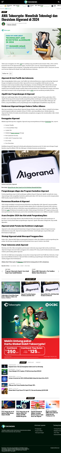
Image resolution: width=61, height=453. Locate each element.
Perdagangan (38, 428)
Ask (21, 63)
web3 (31, 90)
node (8, 210)
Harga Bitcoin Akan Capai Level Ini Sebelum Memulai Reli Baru (24, 187)
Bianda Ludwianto (12, 24)
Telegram (20, 262)
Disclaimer (59, 8)
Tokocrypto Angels (39, 432)
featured (27, 265)
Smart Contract (15, 133)
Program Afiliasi (39, 430)
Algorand (13, 265)
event (22, 265)
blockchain (48, 121)
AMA (18, 265)
